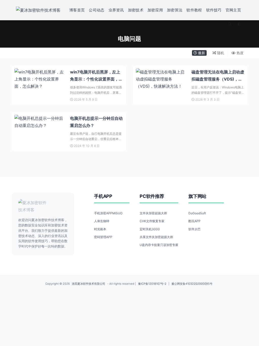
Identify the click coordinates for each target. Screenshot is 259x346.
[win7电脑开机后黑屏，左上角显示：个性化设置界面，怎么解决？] (39, 79)
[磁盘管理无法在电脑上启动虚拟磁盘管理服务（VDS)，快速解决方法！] (161, 79)
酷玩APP (194, 221)
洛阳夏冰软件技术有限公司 (88, 283)
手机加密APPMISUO (108, 213)
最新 (201, 53)
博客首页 (77, 10)
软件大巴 (194, 229)
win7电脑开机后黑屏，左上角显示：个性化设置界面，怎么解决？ (96, 79)
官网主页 (233, 10)
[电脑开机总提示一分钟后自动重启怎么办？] (39, 122)
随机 (220, 53)
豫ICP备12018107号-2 (152, 283)
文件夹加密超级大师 (153, 213)
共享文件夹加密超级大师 (156, 237)
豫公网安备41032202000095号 (191, 283)
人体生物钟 (101, 221)
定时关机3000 (150, 229)
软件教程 (194, 10)
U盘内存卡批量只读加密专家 (159, 245)
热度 (239, 53)
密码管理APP (103, 237)
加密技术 (135, 10)
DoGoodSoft (197, 213)
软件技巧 (214, 10)
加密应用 (155, 10)
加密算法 (174, 10)
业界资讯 (116, 10)
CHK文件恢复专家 (152, 221)
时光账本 (100, 229)
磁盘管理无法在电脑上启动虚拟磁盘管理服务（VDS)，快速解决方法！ (217, 79)
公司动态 (96, 10)
